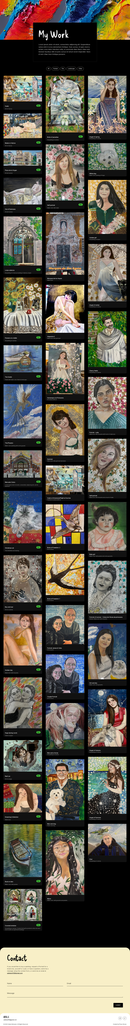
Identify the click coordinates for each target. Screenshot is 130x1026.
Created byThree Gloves (119, 1024)
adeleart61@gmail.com (15, 973)
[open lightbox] (23, 89)
